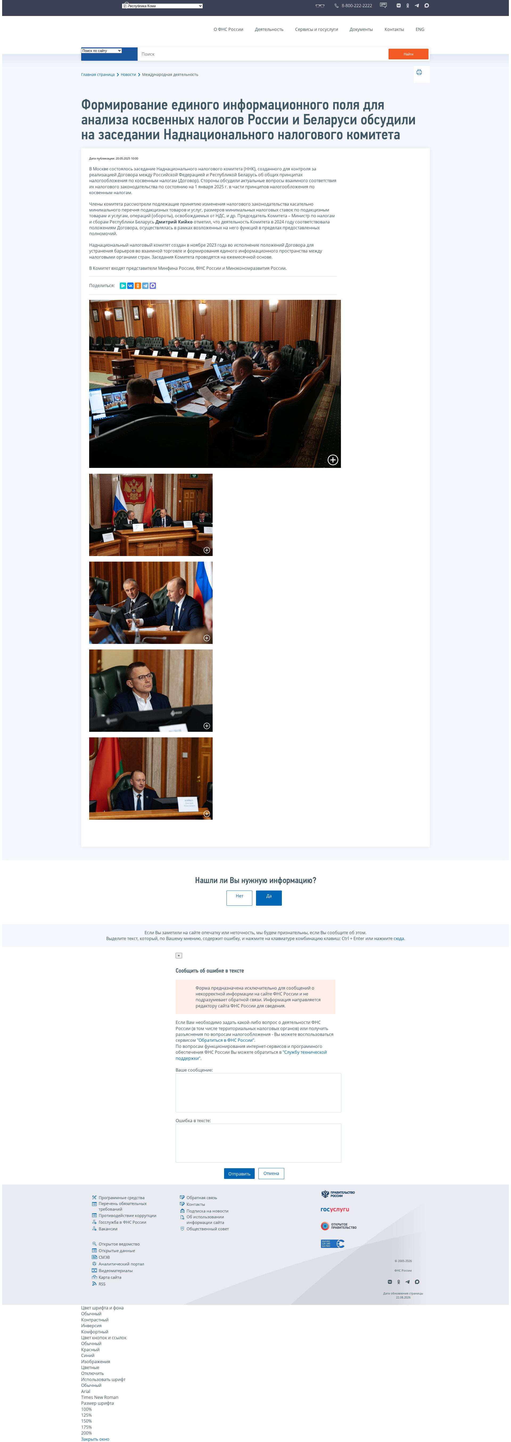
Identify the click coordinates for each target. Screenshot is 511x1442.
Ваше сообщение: (194, 1070)
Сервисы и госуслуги (316, 29)
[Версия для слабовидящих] (321, 6)
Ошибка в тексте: (193, 1121)
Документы (361, 29)
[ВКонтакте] (130, 286)
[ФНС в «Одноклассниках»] (408, 6)
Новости (128, 74)
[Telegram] (145, 286)
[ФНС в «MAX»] (426, 6)
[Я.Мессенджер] (123, 286)
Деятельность (269, 29)
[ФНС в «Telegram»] (417, 6)
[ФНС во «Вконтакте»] (399, 6)
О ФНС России (228, 29)
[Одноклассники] (138, 286)
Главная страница (98, 74)
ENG (420, 29)
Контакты (394, 29)
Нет (239, 896)
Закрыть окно (95, 1439)
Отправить (239, 1174)
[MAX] (153, 286)
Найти (408, 54)
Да (269, 896)
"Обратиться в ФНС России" (225, 1040)
